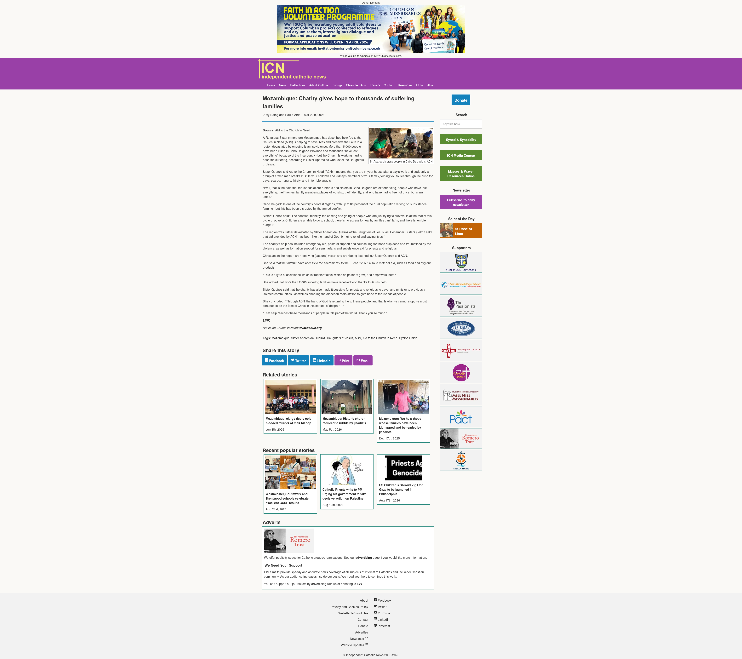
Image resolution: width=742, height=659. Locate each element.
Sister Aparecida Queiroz (308, 338)
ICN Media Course (461, 155)
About (431, 85)
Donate (460, 100)
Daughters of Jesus (340, 338)
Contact (389, 85)
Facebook (276, 360)
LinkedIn (323, 360)
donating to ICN (351, 584)
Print (345, 360)
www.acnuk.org (310, 327)
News (283, 85)
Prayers (374, 85)
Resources (405, 85)
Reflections (297, 85)
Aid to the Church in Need (379, 338)
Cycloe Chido (408, 338)
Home (271, 85)
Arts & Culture (318, 85)
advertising (364, 557)
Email (364, 360)
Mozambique (280, 338)
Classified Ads (356, 85)
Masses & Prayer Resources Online (461, 173)
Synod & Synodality (461, 139)
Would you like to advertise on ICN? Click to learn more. (371, 56)
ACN (358, 338)
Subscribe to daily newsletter (461, 202)
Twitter (300, 360)
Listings (337, 85)
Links (420, 85)
